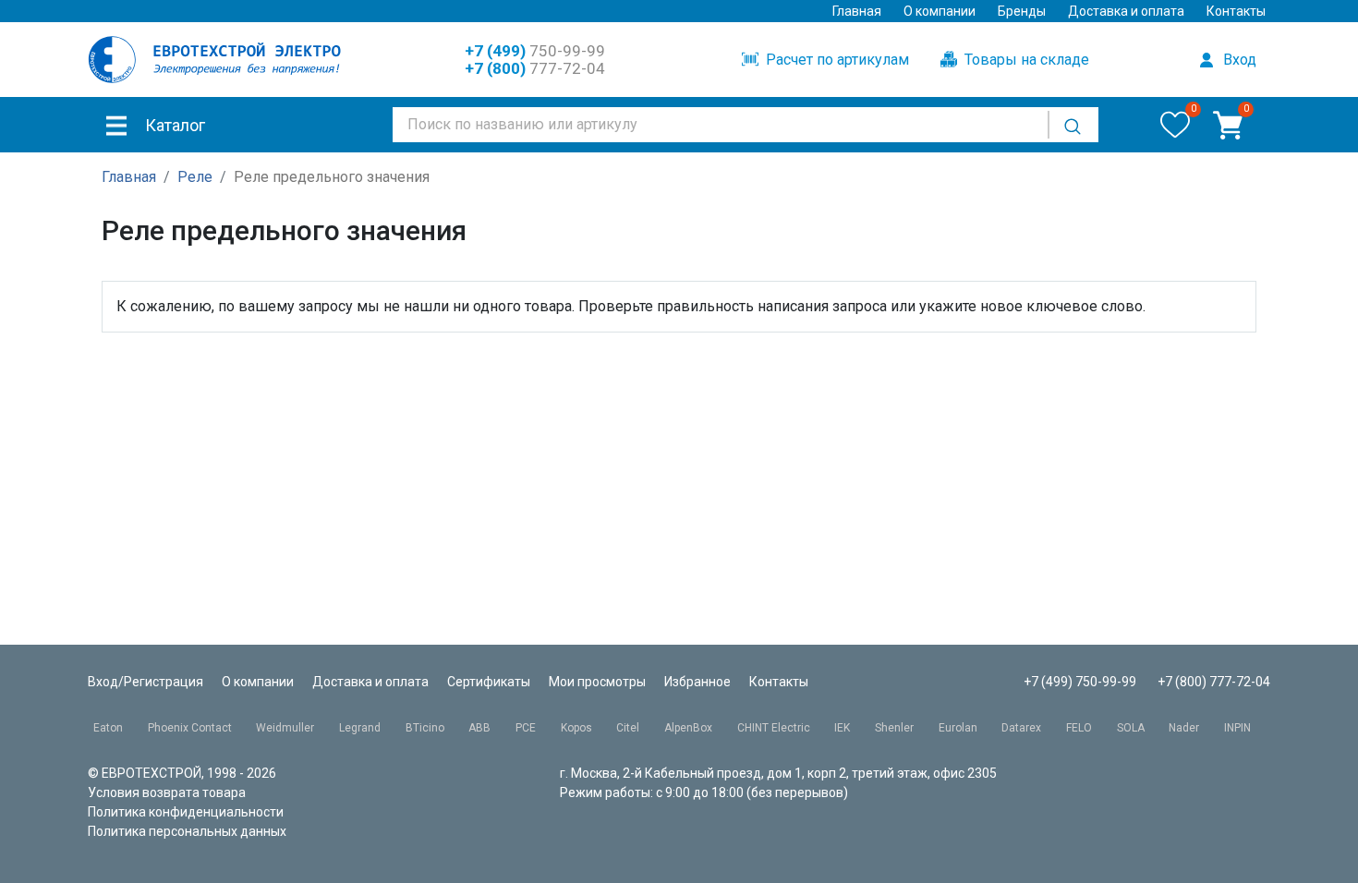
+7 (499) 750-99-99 (1080, 681)
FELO (1079, 727)
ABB (479, 727)
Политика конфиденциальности (186, 811)
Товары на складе (1025, 59)
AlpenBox (688, 727)
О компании (939, 11)
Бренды (1022, 11)
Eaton (108, 727)
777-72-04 (535, 68)
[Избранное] (1175, 124)
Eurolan (958, 727)
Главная (856, 11)
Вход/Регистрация (145, 681)
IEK (842, 727)
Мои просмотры (597, 681)
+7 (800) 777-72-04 (1214, 681)
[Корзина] (1228, 124)
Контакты (1236, 11)
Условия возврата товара (167, 792)
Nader (1184, 727)
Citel (627, 727)
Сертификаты (488, 681)
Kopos (576, 727)
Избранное (697, 681)
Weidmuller (285, 727)
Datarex (1021, 727)
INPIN (1237, 727)
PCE (525, 727)
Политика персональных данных (187, 831)
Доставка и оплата (1126, 11)
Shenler (894, 727)
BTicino (425, 727)
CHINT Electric (773, 727)
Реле (194, 177)
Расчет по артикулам (835, 59)
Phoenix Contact (190, 727)
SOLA (1131, 727)
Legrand (360, 727)
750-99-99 (535, 51)
